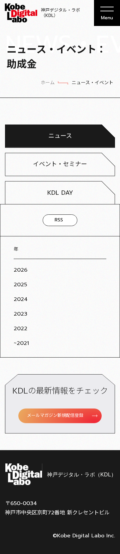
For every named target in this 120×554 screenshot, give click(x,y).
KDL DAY (60, 192)
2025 (20, 285)
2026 (20, 270)
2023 (20, 314)
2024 (21, 299)
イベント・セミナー (60, 164)
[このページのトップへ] (106, 433)
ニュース (60, 135)
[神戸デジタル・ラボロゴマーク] (60, 474)
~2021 (21, 343)
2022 (20, 329)
